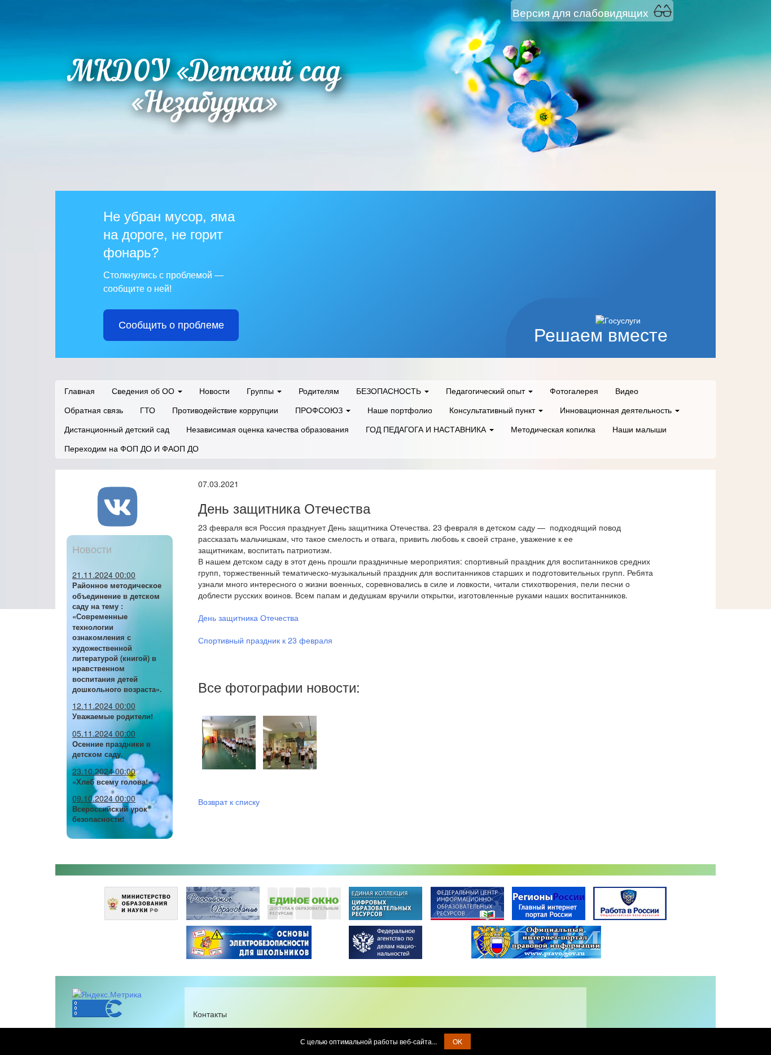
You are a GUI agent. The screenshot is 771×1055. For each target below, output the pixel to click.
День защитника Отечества (248, 617)
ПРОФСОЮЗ (320, 409)
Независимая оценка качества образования (267, 429)
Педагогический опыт (486, 390)
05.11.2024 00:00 (103, 733)
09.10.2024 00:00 (103, 798)
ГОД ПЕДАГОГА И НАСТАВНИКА (427, 429)
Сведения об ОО (144, 390)
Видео (626, 390)
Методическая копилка (553, 429)
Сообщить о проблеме (171, 325)
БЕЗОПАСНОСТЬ (389, 390)
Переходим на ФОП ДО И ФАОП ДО (131, 448)
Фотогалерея (574, 390)
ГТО (147, 409)
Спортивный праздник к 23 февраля (265, 640)
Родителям (319, 390)
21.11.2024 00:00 (103, 574)
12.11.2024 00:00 (103, 705)
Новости (214, 390)
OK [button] (457, 1041)
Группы (261, 390)
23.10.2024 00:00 (103, 771)
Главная (79, 390)
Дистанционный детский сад (116, 429)
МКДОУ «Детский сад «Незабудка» (204, 89)
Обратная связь (93, 409)
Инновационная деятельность (617, 409)
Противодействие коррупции (225, 409)
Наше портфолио (399, 409)
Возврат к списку (229, 801)
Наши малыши (639, 429)
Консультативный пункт (493, 409)
